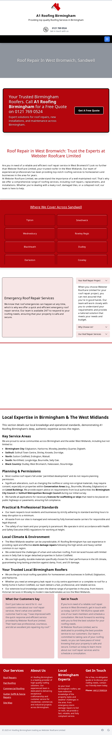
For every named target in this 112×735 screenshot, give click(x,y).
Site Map (7, 702)
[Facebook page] (102, 730)
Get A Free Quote (89, 110)
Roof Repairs (10, 677)
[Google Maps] (108, 730)
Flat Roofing (9, 683)
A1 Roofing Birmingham (56, 15)
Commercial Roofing (13, 688)
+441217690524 (100, 690)
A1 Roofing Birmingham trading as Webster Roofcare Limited (37, 730)
